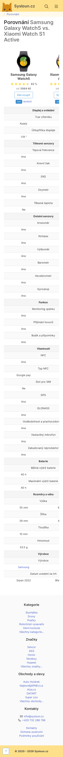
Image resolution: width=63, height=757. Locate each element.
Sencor (31, 647)
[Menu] (56, 6)
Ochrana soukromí (31, 731)
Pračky (31, 620)
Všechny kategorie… (31, 631)
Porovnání (13, 14)
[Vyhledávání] (46, 6)
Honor (31, 654)
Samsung (23, 567)
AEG (31, 651)
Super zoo (31, 697)
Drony (31, 616)
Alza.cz (31, 689)
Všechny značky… (31, 666)
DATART (32, 693)
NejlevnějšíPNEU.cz (31, 685)
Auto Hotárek (31, 681)
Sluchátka (31, 612)
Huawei (31, 662)
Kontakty (31, 728)
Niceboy (31, 658)
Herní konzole (31, 628)
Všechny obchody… (31, 701)
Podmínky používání (31, 735)
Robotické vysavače (31, 624)
